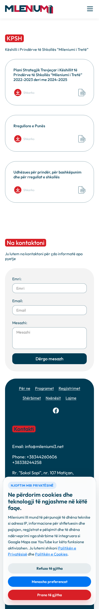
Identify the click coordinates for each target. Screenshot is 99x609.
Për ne (24, 388)
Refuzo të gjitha (50, 568)
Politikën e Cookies (51, 554)
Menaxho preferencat (50, 581)
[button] (29, 9)
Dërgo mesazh (49, 358)
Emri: (16, 278)
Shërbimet (32, 397)
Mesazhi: (19, 322)
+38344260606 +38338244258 (34, 459)
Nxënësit (53, 397)
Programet (44, 388)
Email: (17, 300)
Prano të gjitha (49, 595)
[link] (56, 411)
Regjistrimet (69, 388)
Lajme (71, 397)
